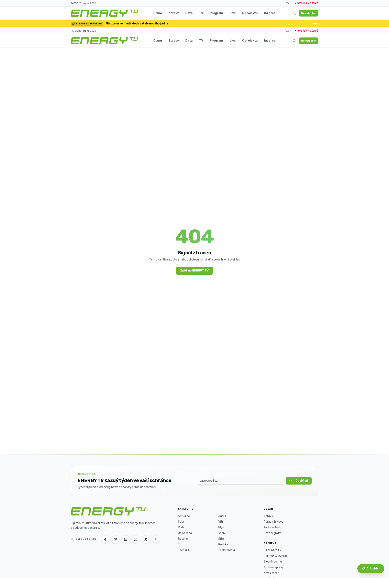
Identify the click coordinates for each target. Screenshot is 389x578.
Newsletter (308, 13)
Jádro (222, 516)
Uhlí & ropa (185, 533)
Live (233, 13)
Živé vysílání (272, 527)
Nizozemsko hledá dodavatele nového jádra (137, 23)
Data (189, 13)
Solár (181, 521)
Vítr (220, 521)
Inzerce (270, 13)
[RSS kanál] (156, 539)
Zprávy (173, 13)
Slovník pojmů (273, 561)
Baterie (183, 539)
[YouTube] (115, 539)
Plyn (221, 527)
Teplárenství (226, 550)
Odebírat (302, 480)
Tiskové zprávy (274, 567)
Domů (157, 13)
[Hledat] (294, 13)
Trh (180, 544)
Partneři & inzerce (276, 556)
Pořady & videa (274, 521)
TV (201, 13)
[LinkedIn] (125, 539)
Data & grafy (272, 533)
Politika (223, 544)
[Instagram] (136, 539)
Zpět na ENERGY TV (194, 270)
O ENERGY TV (272, 550)
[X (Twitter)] (146, 539)
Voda (181, 527)
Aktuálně (184, 516)
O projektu (250, 13)
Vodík (221, 533)
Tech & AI (184, 550)
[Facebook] (105, 539)
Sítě (221, 539)
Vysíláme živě (307, 3)
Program (216, 13)
